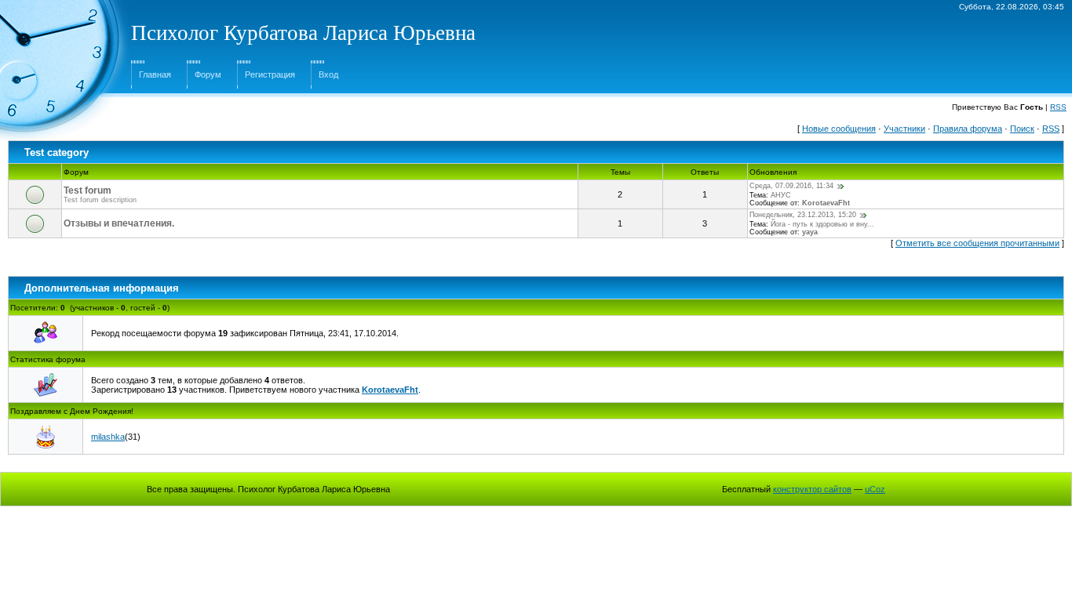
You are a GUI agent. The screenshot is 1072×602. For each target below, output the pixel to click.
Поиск (1022, 128)
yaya (810, 232)
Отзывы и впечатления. (119, 223)
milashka (108, 436)
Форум (208, 74)
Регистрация (270, 74)
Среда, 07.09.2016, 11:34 (791, 186)
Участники (904, 128)
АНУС (781, 195)
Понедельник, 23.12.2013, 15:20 (802, 215)
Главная (155, 74)
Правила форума (967, 128)
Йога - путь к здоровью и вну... (822, 224)
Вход (328, 74)
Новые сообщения (839, 128)
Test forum (87, 190)
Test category (56, 152)
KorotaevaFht (826, 203)
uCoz (875, 489)
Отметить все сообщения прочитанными (977, 243)
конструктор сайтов (812, 489)
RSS (1058, 107)
